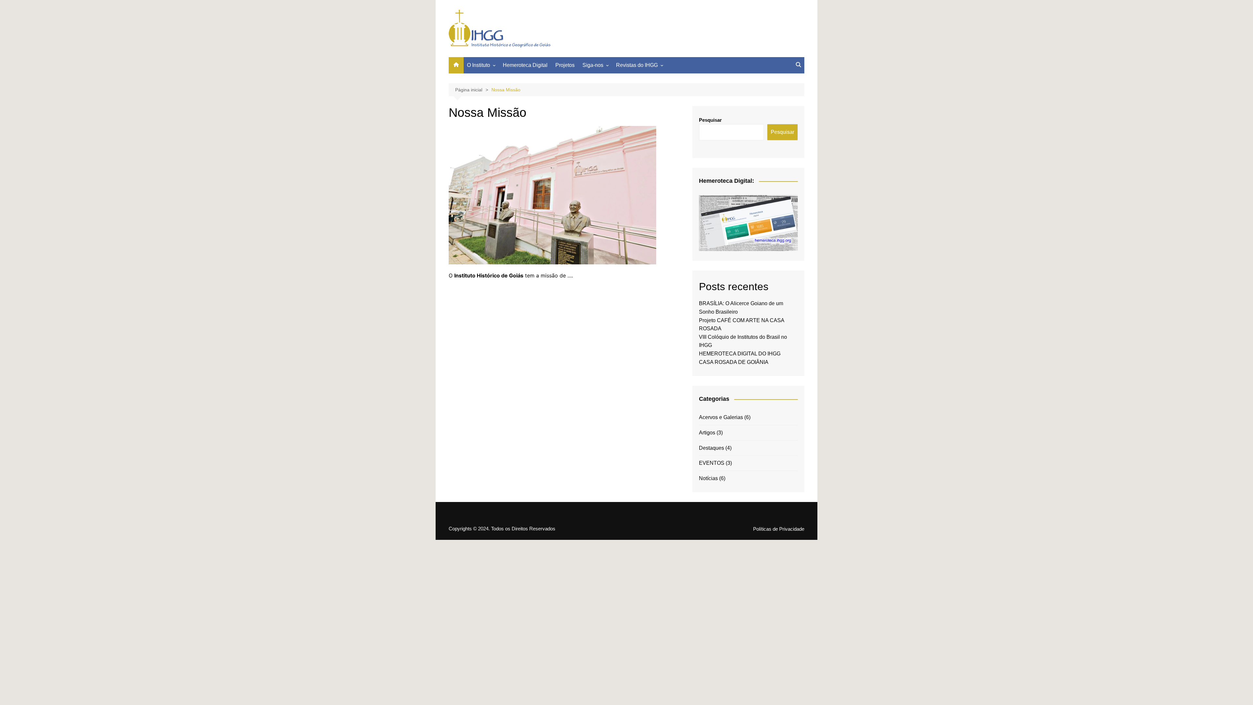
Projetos (565, 65)
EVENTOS (711, 463)
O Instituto (478, 65)
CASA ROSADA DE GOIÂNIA (733, 362)
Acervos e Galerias (721, 417)
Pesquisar (710, 120)
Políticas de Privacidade (778, 529)
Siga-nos (592, 65)
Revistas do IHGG (637, 65)
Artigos (707, 432)
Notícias (708, 478)
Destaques (711, 448)
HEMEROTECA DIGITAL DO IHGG (740, 353)
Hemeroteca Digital (525, 65)
